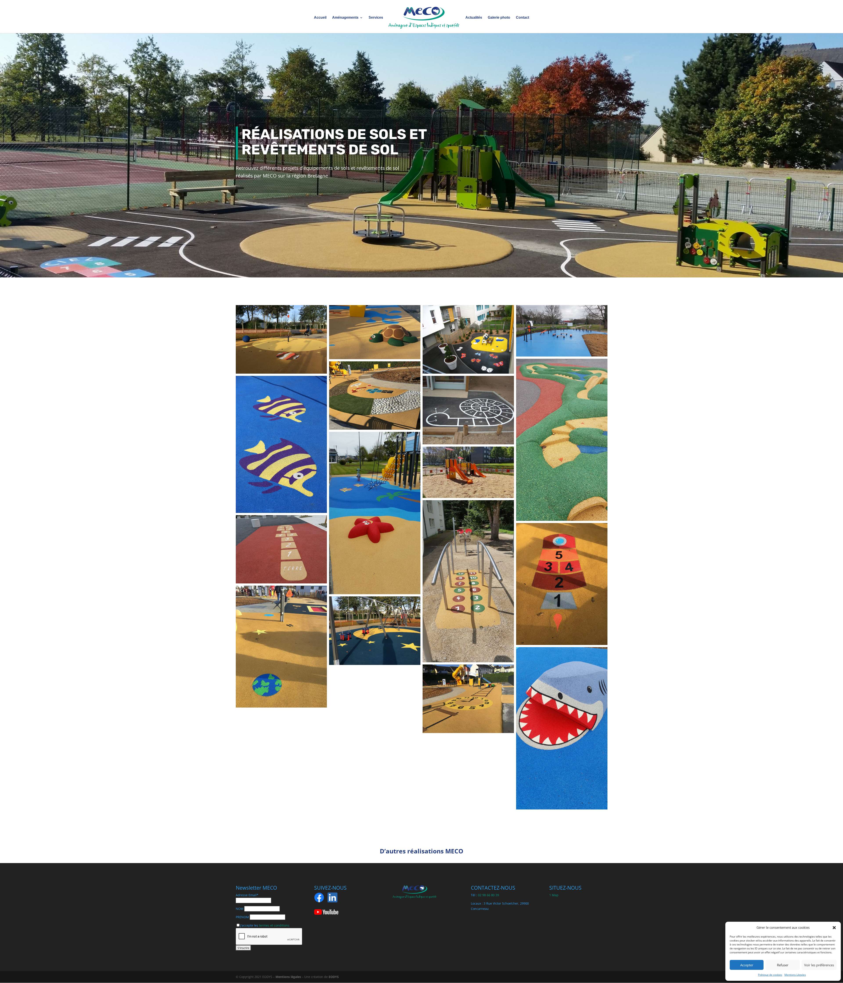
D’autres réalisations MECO (421, 851)
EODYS (334, 977)
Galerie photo (499, 17)
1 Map (553, 895)
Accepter (746, 965)
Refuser (782, 965)
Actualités (473, 17)
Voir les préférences (819, 965)
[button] (834, 927)
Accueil (320, 17)
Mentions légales (288, 977)
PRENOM (242, 917)
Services (376, 17)
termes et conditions (274, 925)
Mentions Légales (795, 975)
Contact (522, 17)
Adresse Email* (247, 895)
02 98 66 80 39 (488, 895)
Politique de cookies (770, 975)
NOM (239, 909)
